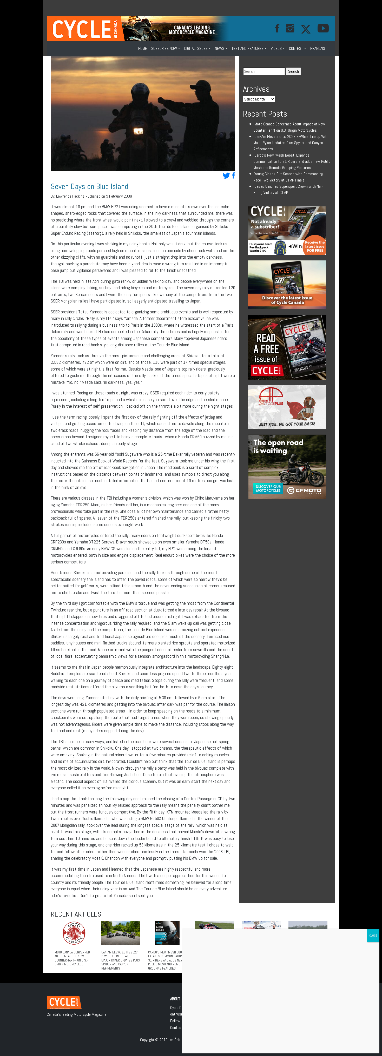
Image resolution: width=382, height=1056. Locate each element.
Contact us (179, 1027)
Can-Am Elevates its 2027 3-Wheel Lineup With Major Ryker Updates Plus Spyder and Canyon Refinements (290, 143)
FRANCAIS (317, 48)
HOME (142, 48)
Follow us (177, 1021)
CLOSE (373, 935)
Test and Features (248, 48)
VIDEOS (276, 48)
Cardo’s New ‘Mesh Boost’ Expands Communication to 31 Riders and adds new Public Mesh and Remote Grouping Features (291, 161)
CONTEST (296, 48)
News (219, 48)
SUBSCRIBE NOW (164, 48)
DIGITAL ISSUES (196, 48)
